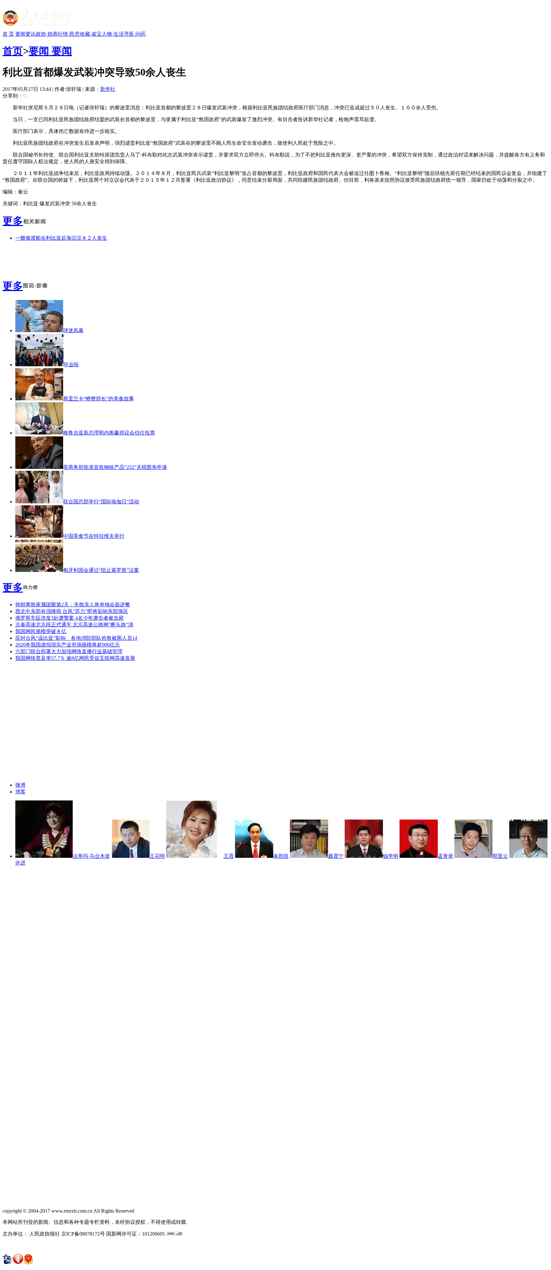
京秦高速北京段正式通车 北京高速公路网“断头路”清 (74, 624)
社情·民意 (69, 34)
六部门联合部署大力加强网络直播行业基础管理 (68, 651)
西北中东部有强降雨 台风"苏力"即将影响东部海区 (71, 611)
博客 (20, 791)
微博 (20, 785)
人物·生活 (113, 34)
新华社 (107, 89)
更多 (13, 221)
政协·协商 (47, 34)
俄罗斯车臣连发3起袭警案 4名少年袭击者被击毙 (69, 618)
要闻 (20, 34)
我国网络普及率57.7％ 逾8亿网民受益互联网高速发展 (75, 658)
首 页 (8, 34)
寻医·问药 (135, 34)
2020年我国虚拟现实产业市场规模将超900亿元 (67, 644)
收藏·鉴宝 (91, 34)
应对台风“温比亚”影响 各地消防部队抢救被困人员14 (76, 638)
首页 (13, 51)
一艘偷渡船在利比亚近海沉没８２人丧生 (61, 238)
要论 (31, 34)
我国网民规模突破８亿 (40, 631)
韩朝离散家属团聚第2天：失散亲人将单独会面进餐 (72, 604)
